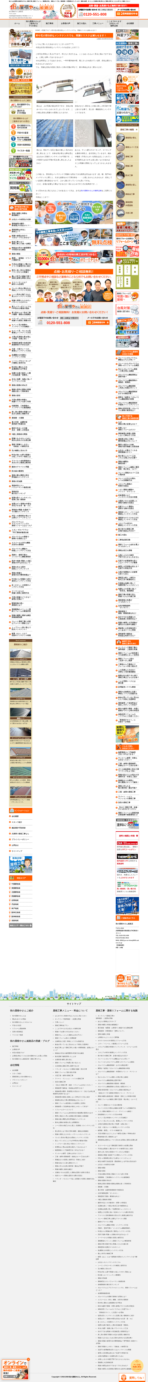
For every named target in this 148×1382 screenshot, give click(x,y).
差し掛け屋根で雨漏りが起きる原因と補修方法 (114, 1334)
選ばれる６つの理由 (19, 1019)
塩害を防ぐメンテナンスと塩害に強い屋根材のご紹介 (116, 1315)
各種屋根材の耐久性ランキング (108, 1284)
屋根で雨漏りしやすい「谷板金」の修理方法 (20, 445)
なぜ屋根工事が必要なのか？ (127, 423)
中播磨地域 (15, 884)
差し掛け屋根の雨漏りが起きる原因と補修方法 (21, 413)
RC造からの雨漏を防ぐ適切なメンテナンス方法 (114, 1231)
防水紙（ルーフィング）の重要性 (109, 1275)
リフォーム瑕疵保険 (19, 1028)
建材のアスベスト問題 (20, 467)
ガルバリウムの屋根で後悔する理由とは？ (20, 537)
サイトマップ (17, 851)
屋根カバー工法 (131, 147)
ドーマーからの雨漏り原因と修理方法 (20, 592)
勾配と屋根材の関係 (19, 434)
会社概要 (130, 23)
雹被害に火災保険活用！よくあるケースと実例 (127, 629)
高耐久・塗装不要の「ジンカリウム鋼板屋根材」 (114, 1228)
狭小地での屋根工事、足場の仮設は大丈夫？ (113, 1056)
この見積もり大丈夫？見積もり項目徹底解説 (127, 671)
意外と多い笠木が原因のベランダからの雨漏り (21, 271)
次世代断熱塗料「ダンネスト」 (124, 606)
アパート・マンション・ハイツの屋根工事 (69, 1078)
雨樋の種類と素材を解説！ (64, 1169)
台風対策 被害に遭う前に (63, 1059)
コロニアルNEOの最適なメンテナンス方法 (127, 524)
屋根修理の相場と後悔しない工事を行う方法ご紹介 (72, 1097)
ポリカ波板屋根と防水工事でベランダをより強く (128, 770)
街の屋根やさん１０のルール (22, 1022)
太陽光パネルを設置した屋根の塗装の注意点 (127, 502)
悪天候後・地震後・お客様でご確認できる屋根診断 (115, 1028)
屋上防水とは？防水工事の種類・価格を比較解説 (21, 313)
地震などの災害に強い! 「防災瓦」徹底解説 (127, 590)
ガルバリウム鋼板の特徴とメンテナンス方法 (21, 550)
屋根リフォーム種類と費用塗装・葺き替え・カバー (128, 468)
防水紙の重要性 (18, 471)
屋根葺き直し (131, 185)
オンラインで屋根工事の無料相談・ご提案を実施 (127, 648)
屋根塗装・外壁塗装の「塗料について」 (111, 1031)
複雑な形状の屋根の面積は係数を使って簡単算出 (114, 1184)
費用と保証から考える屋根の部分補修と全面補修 (71, 1116)
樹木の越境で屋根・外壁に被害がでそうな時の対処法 (128, 709)
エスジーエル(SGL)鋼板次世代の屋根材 (21, 543)
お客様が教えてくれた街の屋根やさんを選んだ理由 (29, 1056)
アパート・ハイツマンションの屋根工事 (127, 797)
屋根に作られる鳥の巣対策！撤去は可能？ (69, 1166)
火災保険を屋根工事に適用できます (67, 1066)
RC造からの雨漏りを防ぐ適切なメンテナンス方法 (22, 580)
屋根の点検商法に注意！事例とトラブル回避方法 (127, 693)
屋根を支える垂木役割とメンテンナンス (20, 568)
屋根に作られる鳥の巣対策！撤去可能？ (127, 787)
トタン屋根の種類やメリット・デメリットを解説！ (115, 1111)
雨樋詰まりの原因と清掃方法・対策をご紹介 (70, 1160)
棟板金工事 (130, 194)
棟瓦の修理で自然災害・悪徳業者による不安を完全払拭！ (117, 1161)
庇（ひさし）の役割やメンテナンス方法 (21, 586)
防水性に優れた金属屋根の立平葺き (110, 1303)
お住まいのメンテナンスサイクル (109, 1262)
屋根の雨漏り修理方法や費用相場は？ (21, 574)
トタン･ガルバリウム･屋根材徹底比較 (20, 531)
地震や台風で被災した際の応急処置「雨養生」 (21, 374)
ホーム (17, 23)
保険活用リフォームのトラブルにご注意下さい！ (114, 1309)
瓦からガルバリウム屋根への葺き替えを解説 (127, 370)
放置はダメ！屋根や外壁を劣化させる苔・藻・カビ (115, 1319)
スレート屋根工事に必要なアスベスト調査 (112, 1218)
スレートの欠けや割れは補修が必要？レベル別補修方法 (117, 1108)
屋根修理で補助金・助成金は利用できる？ (127, 635)
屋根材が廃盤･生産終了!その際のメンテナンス (21, 510)
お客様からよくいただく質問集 (108, 1037)
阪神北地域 (15, 912)
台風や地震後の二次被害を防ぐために (127, 573)
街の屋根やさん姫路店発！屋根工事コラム (26, 1059)
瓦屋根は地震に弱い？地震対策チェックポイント (128, 584)
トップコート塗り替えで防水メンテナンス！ (21, 628)
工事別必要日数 (124, 540)
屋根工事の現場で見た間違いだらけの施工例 (127, 595)
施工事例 (49, 23)
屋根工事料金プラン (62, 1025)
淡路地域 (14, 920)
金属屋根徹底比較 (104, 1293)
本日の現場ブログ (18, 1052)
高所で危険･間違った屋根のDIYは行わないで (113, 1234)
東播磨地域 (15, 888)
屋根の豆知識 (17, 481)
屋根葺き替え (131, 138)
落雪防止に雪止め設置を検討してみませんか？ (71, 1147)
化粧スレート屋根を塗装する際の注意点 (126, 507)
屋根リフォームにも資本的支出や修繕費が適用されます (74, 1113)
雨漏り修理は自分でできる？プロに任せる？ (21, 236)
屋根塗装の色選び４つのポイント (125, 601)
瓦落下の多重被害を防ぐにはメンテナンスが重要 (127, 562)
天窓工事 (129, 213)
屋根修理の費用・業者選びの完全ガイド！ (21, 224)
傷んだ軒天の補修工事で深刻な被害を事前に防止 (21, 277)
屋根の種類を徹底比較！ (123, 462)
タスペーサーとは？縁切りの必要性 (19, 283)
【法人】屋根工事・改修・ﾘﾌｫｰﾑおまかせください (128, 808)
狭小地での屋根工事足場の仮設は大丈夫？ (127, 530)
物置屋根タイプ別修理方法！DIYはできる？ (127, 753)
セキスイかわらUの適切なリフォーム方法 (112, 1040)
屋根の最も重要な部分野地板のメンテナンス (20, 476)
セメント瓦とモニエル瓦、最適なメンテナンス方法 (115, 1121)
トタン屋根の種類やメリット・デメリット (127, 490)
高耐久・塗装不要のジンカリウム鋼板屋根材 (21, 556)
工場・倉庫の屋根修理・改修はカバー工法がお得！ (128, 764)
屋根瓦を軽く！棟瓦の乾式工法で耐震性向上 (127, 578)
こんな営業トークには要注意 (127, 682)
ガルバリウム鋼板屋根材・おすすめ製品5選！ (113, 1065)
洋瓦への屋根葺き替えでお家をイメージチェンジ (21, 517)
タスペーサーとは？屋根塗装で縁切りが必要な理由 (115, 1145)
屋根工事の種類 (127, 130)
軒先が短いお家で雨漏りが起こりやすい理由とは (21, 455)
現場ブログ (46, 30)
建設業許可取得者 (19, 828)
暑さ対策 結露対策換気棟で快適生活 (19, 423)
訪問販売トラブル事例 (127, 687)
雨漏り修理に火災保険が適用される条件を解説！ (127, 623)
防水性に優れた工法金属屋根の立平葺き (19, 368)
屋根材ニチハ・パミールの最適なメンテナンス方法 (128, 513)
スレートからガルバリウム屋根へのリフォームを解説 (128, 364)
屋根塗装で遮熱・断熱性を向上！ (109, 1196)
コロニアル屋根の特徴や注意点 (125, 485)
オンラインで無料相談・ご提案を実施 (68, 1019)
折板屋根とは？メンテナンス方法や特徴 (127, 496)
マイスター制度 (17, 1035)
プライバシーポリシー (20, 839)
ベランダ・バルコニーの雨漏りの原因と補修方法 (21, 319)
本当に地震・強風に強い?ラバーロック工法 (22, 380)
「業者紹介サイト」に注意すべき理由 (127, 721)
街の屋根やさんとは (19, 1016)
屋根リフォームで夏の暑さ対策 (65, 1072)
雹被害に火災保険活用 (105, 1362)
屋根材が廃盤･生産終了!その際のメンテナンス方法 (115, 1155)
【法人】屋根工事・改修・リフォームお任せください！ (74, 1085)
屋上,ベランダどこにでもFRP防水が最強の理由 (21, 307)
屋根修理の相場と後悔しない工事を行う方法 (127, 434)
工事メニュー (97, 23)
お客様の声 (65, 23)
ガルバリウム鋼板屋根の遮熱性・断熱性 (127, 381)
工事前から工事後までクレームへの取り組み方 (127, 665)
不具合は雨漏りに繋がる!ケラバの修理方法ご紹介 (21, 265)
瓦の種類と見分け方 (19, 450)
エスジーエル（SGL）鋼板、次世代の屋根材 (113, 1299)
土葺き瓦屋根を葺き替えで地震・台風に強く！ (21, 338)
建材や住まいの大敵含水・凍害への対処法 (20, 429)
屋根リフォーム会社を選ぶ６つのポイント (128, 545)
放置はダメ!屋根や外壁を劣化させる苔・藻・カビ (21, 504)
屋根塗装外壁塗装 (129, 203)
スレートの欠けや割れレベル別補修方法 (127, 479)
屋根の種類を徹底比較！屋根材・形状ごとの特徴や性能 (117, 1096)
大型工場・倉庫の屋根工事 (64, 1075)
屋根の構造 (16, 254)
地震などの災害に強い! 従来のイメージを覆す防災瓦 (116, 1212)
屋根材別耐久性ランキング (19, 492)
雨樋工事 (129, 166)
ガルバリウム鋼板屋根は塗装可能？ (127, 375)
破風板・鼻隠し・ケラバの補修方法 (110, 1130)
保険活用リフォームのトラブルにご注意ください (128, 715)
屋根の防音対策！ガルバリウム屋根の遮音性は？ (128, 409)
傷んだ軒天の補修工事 (105, 1253)
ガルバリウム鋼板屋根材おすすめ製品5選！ (127, 392)
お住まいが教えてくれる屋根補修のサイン (127, 451)
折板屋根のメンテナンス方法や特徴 (110, 1114)
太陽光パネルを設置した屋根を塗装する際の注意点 (72, 1172)
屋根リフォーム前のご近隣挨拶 (65, 1038)
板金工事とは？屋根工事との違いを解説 (21, 243)
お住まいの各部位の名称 (21, 219)
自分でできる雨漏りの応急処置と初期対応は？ (127, 618)
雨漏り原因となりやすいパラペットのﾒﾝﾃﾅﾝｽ (21, 301)
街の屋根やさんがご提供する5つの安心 (33, 23)
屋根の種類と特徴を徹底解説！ (19, 214)
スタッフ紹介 (17, 822)
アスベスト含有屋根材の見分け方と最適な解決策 (21, 462)
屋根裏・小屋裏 (18, 418)
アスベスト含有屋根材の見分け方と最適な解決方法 (115, 1215)
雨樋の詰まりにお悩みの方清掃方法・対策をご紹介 (128, 776)
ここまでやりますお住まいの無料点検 (114, 23)
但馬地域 (14, 900)
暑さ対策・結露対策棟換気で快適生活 (111, 1190)
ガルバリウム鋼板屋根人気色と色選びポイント (127, 387)
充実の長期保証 (17, 1032)
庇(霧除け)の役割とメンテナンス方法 (19, 356)
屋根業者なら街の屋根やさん (22, 1076)
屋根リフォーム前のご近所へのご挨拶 (126, 659)
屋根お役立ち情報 (125, 550)
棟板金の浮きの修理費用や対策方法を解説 (21, 249)
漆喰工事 (129, 157)
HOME (37, 30)
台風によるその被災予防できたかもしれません (128, 556)
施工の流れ (81, 23)
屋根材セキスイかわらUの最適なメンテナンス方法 (128, 518)
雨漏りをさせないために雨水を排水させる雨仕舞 (21, 439)
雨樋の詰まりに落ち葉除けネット (66, 1163)
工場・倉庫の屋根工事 (127, 792)
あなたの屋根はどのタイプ (107, 1021)
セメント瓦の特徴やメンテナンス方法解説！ (21, 325)
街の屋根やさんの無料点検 (91, 191)
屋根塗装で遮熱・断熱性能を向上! (127, 612)
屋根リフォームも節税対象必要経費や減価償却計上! (128, 814)
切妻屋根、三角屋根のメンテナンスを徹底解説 (21, 406)
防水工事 (129, 175)
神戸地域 (14, 908)
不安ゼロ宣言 (16, 1025)
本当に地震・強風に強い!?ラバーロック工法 (113, 1328)
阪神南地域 (15, 916)
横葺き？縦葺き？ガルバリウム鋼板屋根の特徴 (128, 398)
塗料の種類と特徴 (127, 836)
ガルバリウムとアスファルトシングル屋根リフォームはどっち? (22, 523)
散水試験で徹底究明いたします (65, 1056)
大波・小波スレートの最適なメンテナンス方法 (21, 350)
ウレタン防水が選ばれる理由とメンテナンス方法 (21, 289)
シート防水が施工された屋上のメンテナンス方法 (21, 295)
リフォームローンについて (64, 1109)
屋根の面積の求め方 (19, 385)
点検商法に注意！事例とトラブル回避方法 (69, 1041)
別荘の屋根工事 (124, 802)
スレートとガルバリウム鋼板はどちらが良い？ (127, 359)
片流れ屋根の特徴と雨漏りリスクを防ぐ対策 (21, 400)
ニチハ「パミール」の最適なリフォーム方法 (113, 1044)
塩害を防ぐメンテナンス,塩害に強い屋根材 (21, 498)
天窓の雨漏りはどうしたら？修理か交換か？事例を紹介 (117, 1133)
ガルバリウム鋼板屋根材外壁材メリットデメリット (128, 404)
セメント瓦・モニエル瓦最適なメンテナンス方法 (21, 331)
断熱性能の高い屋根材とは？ (18, 604)
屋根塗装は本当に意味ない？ (19, 230)
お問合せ (15, 845)
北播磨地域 (15, 892)
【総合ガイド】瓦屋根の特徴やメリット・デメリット (116, 1093)
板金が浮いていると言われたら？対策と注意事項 (128, 698)
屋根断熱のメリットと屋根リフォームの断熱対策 (21, 610)
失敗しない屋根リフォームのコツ (127, 429)
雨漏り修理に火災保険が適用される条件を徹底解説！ (116, 1369)
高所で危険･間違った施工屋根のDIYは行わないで (22, 562)
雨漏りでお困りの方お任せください (67, 1032)
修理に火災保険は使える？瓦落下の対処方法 (128, 567)
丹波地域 (14, 904)
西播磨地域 (15, 896)
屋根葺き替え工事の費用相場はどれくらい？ (127, 440)
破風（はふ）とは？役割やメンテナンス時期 (21, 634)
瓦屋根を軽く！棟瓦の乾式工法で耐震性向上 (113, 1206)
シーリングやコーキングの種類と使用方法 (21, 362)
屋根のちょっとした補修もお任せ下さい (68, 1035)
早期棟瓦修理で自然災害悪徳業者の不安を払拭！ (21, 344)
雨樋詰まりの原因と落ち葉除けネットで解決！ (128, 781)
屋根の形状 (16, 395)
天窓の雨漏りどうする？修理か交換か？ (21, 598)
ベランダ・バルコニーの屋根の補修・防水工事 (71, 1069)
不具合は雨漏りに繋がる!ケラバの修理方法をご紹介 (115, 1148)
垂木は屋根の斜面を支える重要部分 (67, 1122)
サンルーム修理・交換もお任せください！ (127, 759)
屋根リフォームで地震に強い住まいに (68, 1063)
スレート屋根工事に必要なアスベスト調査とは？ (21, 622)
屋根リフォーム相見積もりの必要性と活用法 (70, 1103)
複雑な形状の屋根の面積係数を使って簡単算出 (21, 390)
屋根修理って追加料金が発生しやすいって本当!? (127, 704)
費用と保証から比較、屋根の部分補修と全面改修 (128, 445)
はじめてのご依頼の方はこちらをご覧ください (71, 1016)
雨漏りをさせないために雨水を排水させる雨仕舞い (115, 1338)
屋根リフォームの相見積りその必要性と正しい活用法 (128, 654)
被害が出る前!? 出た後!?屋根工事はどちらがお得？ (128, 676)
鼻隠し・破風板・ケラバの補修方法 (21, 259)
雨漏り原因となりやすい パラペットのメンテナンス (72, 1134)
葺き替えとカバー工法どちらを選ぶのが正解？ (127, 457)
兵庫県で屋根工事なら (20, 834)
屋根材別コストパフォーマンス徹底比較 (21, 486)
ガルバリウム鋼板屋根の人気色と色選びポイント (114, 1086)
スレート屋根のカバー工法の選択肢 (128, 474)
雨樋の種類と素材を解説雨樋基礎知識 (21, 616)
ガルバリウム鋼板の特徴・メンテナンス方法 (113, 1225)
